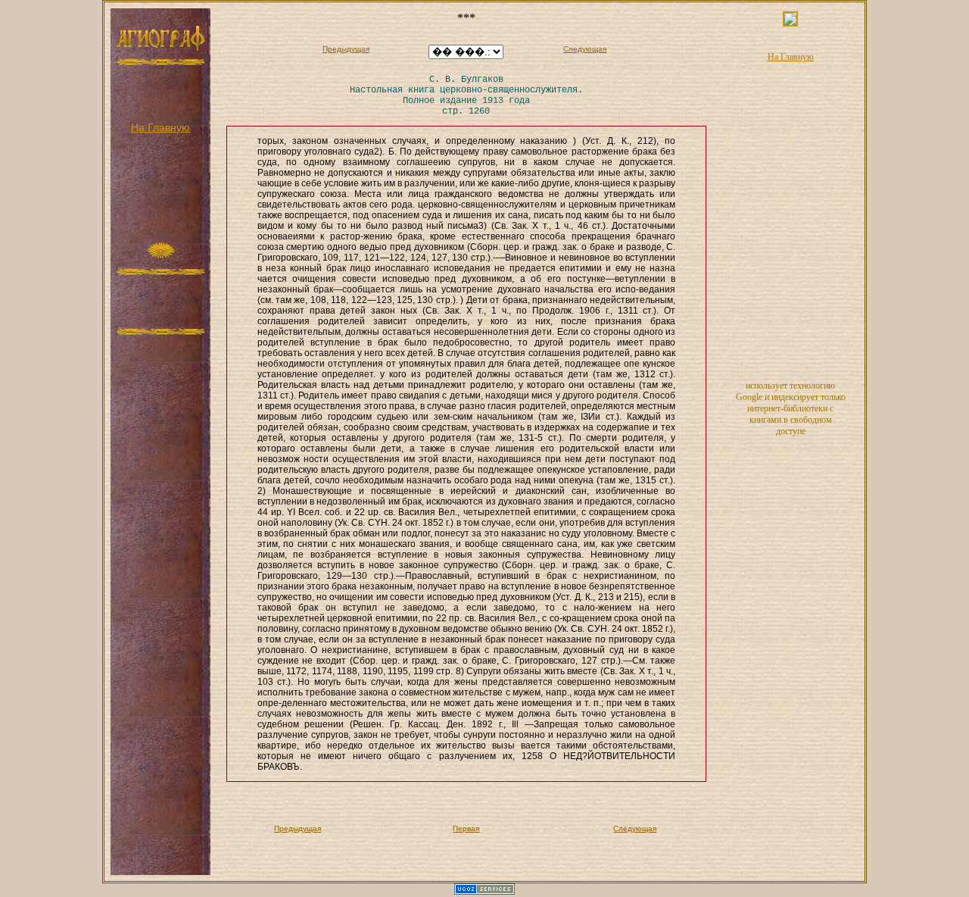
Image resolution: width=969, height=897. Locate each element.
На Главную (160, 127)
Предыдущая (345, 49)
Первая (466, 828)
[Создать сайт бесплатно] (484, 891)
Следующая (584, 49)
